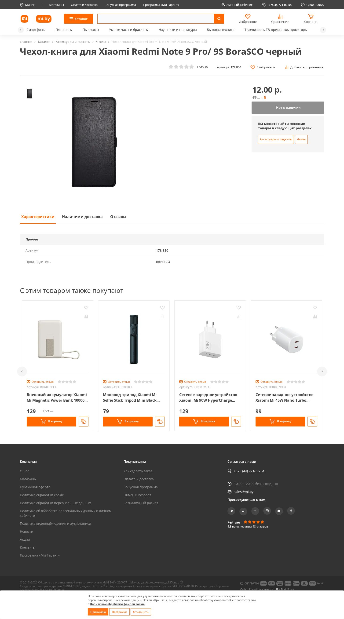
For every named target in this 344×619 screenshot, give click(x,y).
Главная (26, 42)
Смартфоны (35, 29)
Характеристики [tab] (38, 216)
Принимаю (98, 612)
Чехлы (101, 42)
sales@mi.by (243, 491)
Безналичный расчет (141, 503)
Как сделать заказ (138, 471)
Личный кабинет (240, 5)
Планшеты (64, 29)
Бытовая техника (220, 29)
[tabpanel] (172, 250)
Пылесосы (91, 29)
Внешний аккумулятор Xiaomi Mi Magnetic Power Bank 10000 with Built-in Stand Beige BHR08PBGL (57, 397)
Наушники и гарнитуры (178, 29)
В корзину (55, 421)
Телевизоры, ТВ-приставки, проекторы (276, 29)
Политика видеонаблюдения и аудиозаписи (55, 523)
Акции (25, 539)
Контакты (27, 547)
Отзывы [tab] (118, 216)
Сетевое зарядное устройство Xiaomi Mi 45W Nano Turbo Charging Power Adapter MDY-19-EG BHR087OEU (286, 397)
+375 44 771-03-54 (279, 5)
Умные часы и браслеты (129, 29)
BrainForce (287, 589)
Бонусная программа (120, 5)
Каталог (44, 42)
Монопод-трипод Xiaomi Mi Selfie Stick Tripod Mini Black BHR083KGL (130, 397)
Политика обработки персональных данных (55, 503)
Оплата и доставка (84, 5)
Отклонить (140, 612)
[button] (21, 30)
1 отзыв (202, 67)
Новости (26, 531)
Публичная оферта (35, 487)
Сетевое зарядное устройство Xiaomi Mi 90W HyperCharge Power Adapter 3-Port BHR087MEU (208, 397)
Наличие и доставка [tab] (82, 216)
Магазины (56, 5)
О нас (24, 471)
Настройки (119, 612)
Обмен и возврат (137, 495)
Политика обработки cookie (42, 495)
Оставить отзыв (43, 382)
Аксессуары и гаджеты (73, 42)
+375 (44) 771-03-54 (249, 471)
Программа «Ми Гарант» (161, 5)
